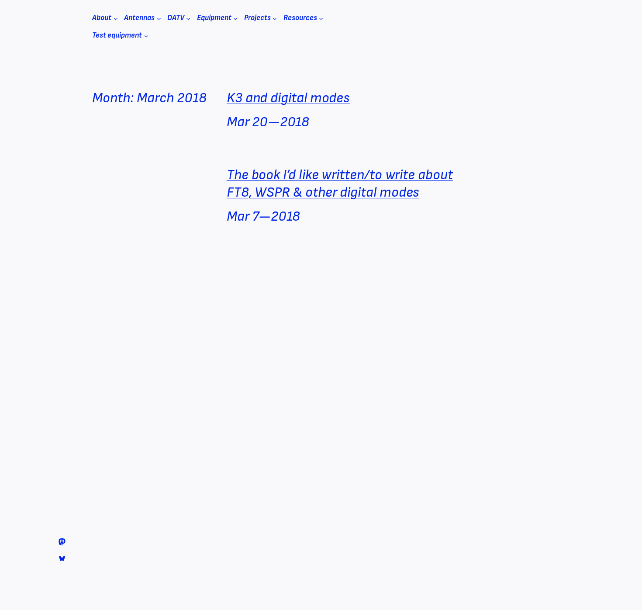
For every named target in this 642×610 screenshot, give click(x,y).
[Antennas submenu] (159, 18)
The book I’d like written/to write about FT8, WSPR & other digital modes (340, 183)
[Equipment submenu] (235, 18)
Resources (300, 18)
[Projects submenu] (275, 18)
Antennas (139, 18)
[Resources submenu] (321, 18)
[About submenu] (116, 18)
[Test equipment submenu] (146, 36)
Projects (257, 18)
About (101, 18)
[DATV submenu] (188, 18)
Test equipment (117, 35)
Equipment (214, 18)
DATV (175, 18)
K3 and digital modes (288, 98)
